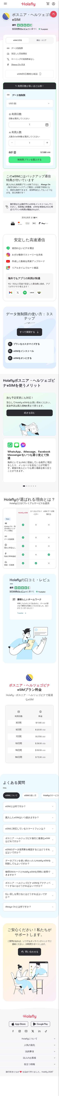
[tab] (17, 40)
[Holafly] (29, 1016)
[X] (32, 1031)
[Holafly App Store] (18, 1024)
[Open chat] (53, 14)
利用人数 (17, 132)
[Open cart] (48, 3)
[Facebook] (13, 1031)
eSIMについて (11, 795)
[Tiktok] (46, 1031)
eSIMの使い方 (30, 795)
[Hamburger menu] (5, 4)
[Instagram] (19, 1031)
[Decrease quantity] (12, 143)
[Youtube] (26, 1031)
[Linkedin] (39, 1031)
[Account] (53, 4)
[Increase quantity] (47, 143)
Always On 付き (18, 65)
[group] (29, 806)
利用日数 (17, 114)
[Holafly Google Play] (40, 1024)
